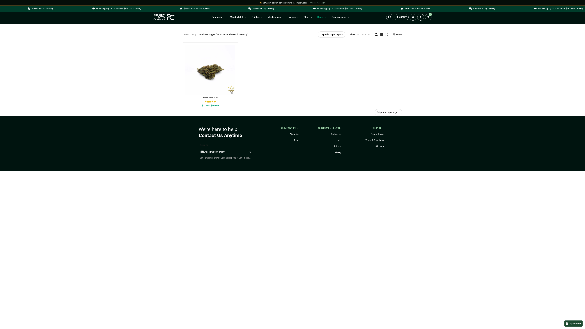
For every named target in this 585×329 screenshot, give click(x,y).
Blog (296, 140)
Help (339, 140)
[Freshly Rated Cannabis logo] (164, 17)
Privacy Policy (377, 134)
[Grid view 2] (376, 34)
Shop (194, 34)
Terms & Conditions (374, 140)
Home (186, 34)
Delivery (337, 152)
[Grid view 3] (381, 34)
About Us (294, 134)
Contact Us (336, 134)
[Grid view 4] (386, 34)
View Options (208, 72)
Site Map (380, 146)
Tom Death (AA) (210, 97)
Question (204, 145)
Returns (337, 146)
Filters (399, 34)
